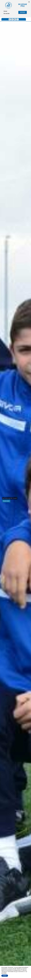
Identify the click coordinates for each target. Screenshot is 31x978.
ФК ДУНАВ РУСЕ (22, 5)
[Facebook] (10, 19)
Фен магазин (6, 13)
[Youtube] (15, 19)
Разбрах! (5, 975)
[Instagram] (17, 19)
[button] (22, 12)
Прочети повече (6, 501)
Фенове (5, 11)
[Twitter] (12, 19)
